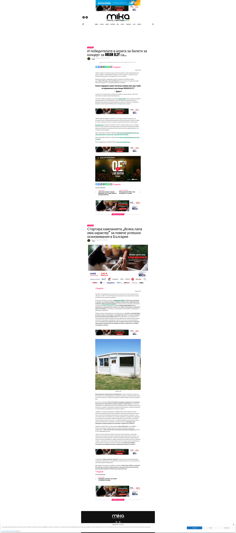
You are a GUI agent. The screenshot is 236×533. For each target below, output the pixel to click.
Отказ (210, 527)
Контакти (139, 24)
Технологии (128, 24)
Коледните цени (99, 125)
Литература (112, 24)
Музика (96, 24)
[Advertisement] (118, 37)
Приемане (194, 527)
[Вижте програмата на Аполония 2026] (118, 5)
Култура (107, 24)
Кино (118, 24)
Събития (101, 24)
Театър (134, 24)
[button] (233, 524)
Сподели (117, 67)
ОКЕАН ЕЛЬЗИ (122, 98)
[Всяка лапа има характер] (118, 10)
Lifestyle (122, 24)
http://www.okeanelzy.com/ (123, 142)
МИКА (93, 59)
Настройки (226, 527)
